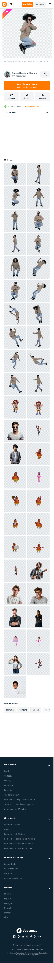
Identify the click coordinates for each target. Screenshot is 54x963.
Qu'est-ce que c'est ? (31, 106)
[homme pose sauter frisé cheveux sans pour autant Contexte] (15, 174)
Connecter (40, 4)
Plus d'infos (11, 112)
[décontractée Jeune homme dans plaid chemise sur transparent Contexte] (15, 734)
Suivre (45, 76)
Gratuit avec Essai (27, 85)
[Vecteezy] (4, 4)
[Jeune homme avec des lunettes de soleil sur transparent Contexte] (15, 687)
